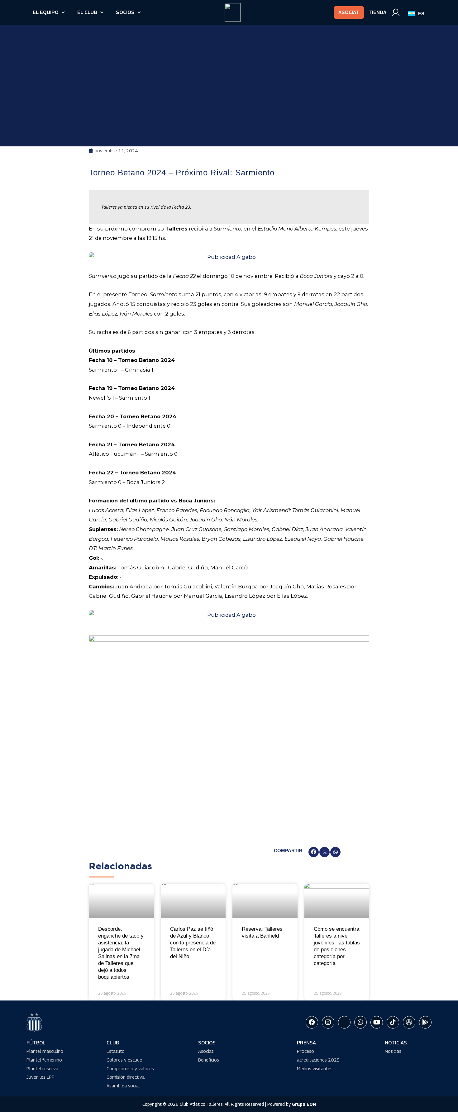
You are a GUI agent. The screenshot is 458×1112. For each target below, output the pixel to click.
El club (87, 12)
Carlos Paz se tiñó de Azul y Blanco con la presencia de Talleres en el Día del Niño (193, 942)
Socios (125, 12)
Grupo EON (304, 1104)
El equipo (46, 12)
